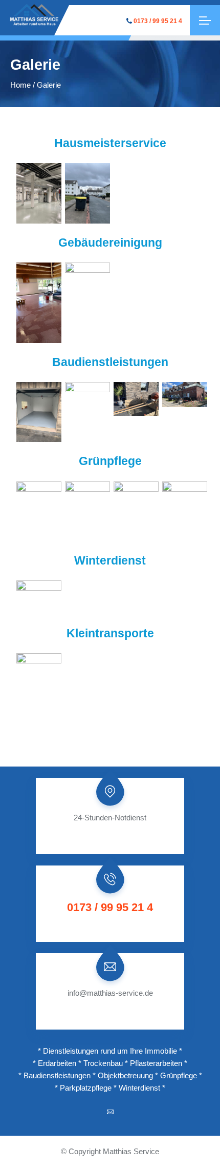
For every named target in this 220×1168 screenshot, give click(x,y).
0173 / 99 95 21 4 (158, 21)
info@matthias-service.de (110, 993)
